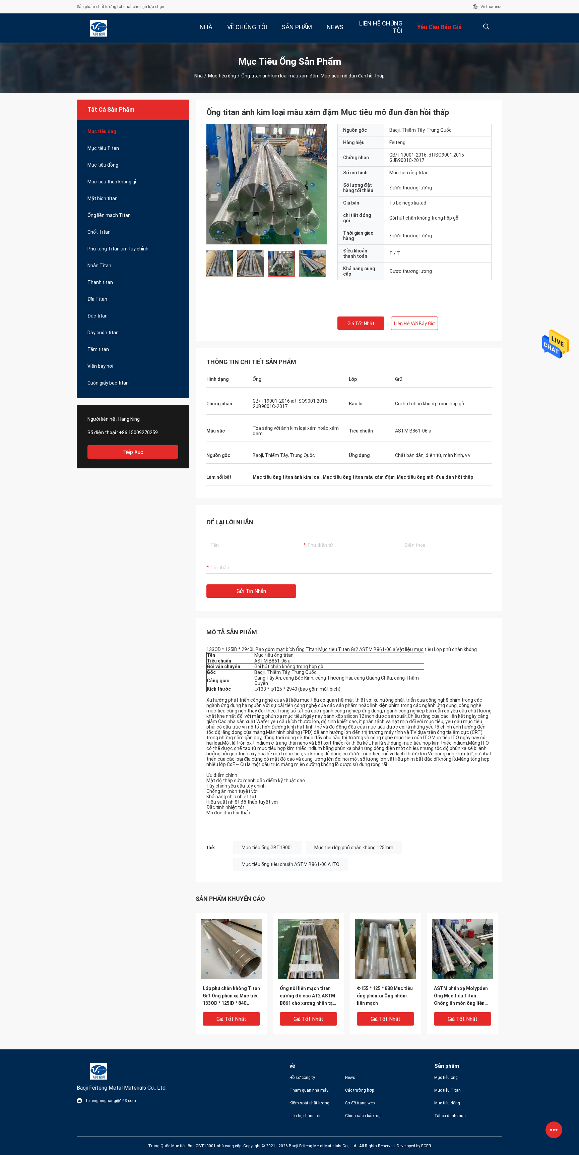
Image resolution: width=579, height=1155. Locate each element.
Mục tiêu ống (222, 75)
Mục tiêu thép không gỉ (111, 181)
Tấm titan (98, 349)
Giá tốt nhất (360, 323)
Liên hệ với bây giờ (414, 323)
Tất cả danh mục (449, 1115)
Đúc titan (97, 316)
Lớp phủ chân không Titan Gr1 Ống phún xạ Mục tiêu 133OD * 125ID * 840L (231, 996)
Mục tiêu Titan (103, 148)
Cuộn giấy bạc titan (108, 383)
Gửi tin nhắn (251, 591)
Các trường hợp (359, 1090)
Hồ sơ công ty (302, 1077)
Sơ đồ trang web (360, 1103)
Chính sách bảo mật (363, 1115)
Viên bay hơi (100, 366)
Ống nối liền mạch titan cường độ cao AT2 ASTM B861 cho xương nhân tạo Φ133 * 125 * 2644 (308, 996)
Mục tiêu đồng (102, 165)
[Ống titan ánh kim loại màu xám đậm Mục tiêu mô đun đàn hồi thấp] (266, 184)
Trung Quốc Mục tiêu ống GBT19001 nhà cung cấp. (195, 1146)
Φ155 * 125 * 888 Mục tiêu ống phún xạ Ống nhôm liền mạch (385, 996)
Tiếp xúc (132, 452)
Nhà (198, 75)
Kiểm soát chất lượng (309, 1103)
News (350, 1077)
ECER (426, 1146)
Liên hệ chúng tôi (305, 1115)
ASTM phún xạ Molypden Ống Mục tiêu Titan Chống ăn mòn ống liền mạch (461, 996)
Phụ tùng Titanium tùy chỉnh (117, 248)
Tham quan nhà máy (309, 1090)
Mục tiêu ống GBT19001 (267, 847)
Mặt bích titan (102, 198)
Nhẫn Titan (99, 265)
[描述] (486, 26)
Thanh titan (100, 282)
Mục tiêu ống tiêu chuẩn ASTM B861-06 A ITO (290, 864)
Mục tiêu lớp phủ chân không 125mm (353, 847)
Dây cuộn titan (103, 332)
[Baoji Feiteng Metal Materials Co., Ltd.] (98, 28)
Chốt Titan (99, 232)
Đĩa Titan (97, 299)
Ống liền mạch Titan (109, 215)
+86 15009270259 (138, 432)
